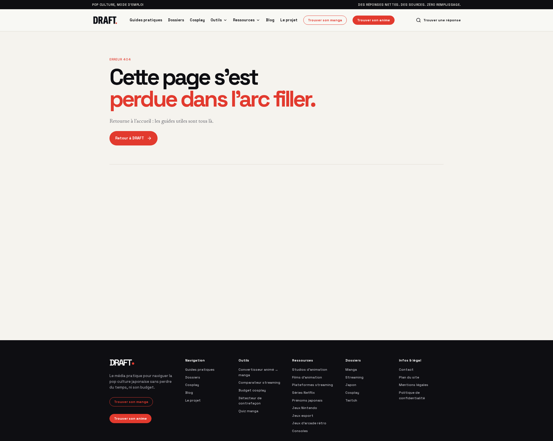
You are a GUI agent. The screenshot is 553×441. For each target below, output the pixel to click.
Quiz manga (248, 411)
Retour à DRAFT (129, 138)
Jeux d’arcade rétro (309, 423)
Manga (351, 369)
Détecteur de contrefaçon (250, 401)
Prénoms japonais (307, 400)
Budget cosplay (252, 390)
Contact (406, 369)
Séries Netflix (303, 392)
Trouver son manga (325, 20)
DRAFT (121, 362)
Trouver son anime (373, 20)
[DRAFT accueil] (105, 20)
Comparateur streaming (259, 382)
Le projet (289, 20)
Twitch (351, 400)
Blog (270, 20)
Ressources (244, 20)
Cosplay (197, 20)
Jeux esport (302, 415)
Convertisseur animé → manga (258, 372)
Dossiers (176, 20)
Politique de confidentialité (412, 395)
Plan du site (409, 377)
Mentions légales (413, 385)
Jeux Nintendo (304, 408)
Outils (216, 20)
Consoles (300, 431)
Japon (350, 385)
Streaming (354, 377)
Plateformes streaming (312, 385)
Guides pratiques (146, 20)
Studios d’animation (309, 369)
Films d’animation (307, 377)
